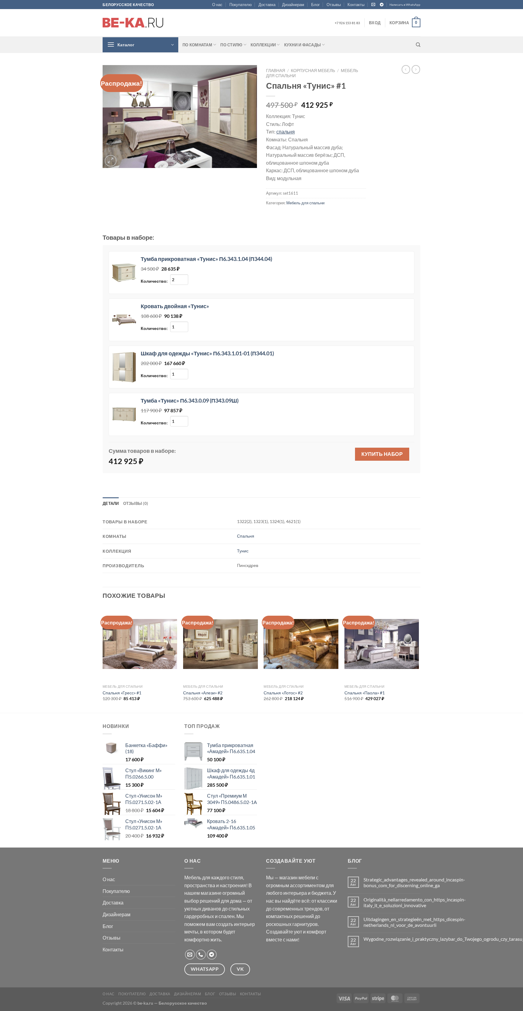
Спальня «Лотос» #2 (283, 692)
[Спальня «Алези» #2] (220, 644)
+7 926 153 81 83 (347, 23)
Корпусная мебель (313, 70)
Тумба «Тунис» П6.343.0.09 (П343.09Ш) (189, 400)
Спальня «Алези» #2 (202, 692)
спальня (285, 131)
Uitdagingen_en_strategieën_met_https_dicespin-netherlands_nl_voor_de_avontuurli (414, 922)
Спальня (245, 535)
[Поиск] (418, 45)
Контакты (355, 4)
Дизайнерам (293, 4)
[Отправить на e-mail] (190, 955)
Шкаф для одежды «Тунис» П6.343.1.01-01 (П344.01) (207, 353)
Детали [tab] (111, 503)
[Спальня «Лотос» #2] (301, 644)
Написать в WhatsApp (405, 4)
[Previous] (102, 659)
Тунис (242, 550)
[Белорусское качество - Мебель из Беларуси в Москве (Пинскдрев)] (133, 23)
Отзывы (334, 4)
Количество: (155, 281)
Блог (315, 4)
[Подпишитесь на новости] (373, 4)
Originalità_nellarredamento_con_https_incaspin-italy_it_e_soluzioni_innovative (414, 902)
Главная (275, 70)
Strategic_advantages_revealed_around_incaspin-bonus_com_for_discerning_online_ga (414, 882)
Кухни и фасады (302, 44)
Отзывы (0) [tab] (135, 503)
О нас (217, 4)
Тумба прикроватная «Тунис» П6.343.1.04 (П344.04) (206, 258)
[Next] (418, 659)
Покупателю (240, 4)
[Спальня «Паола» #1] (381, 644)
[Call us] (201, 955)
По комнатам (197, 44)
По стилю (231, 44)
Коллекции (263, 44)
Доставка (266, 4)
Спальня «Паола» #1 (364, 692)
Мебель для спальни (305, 202)
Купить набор (382, 454)
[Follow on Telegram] (381, 5)
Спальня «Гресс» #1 (122, 692)
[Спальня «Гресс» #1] (140, 644)
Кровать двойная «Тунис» (175, 306)
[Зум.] (111, 161)
